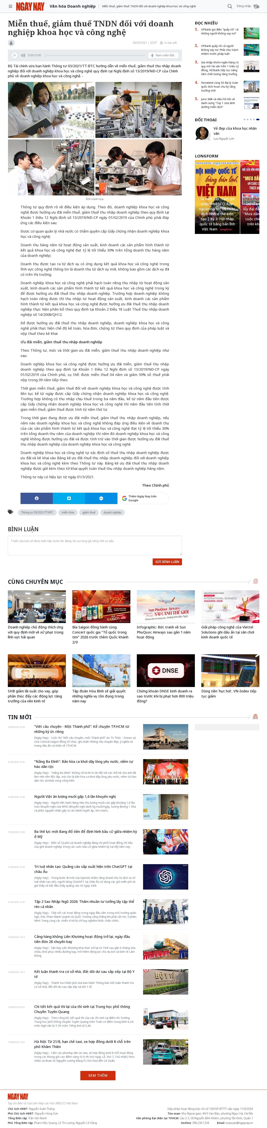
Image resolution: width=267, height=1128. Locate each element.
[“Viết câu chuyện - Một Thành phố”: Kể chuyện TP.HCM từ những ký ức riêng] (165, 737)
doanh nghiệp (112, 512)
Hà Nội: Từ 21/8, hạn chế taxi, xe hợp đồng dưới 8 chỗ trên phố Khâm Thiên (82, 1044)
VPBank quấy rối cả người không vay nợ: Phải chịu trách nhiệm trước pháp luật (219, 50)
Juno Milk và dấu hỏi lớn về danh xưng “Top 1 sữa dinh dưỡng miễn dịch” (218, 103)
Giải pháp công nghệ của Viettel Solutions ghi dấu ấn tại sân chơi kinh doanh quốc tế (227, 632)
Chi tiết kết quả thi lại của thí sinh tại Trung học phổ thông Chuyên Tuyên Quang (82, 1009)
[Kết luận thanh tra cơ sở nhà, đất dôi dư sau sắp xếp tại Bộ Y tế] (165, 982)
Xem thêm (98, 1075)
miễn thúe (68, 512)
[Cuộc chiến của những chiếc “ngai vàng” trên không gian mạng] (203, 133)
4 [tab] (255, 119)
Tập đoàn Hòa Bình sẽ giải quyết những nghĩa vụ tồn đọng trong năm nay (99, 696)
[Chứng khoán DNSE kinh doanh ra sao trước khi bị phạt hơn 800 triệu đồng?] (166, 670)
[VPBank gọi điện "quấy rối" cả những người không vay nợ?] (251, 33)
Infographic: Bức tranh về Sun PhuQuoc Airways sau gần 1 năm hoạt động (164, 632)
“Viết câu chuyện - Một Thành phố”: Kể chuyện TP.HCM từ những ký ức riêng (81, 729)
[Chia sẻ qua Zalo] (101, 498)
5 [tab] (258, 119)
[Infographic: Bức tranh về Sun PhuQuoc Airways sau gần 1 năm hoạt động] (166, 606)
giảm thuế (88, 512)
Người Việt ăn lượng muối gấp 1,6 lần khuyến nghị (75, 796)
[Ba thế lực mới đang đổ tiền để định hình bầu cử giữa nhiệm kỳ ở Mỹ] (165, 842)
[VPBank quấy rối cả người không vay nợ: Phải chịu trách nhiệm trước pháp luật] (251, 50)
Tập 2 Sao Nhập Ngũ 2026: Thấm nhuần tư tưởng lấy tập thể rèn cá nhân (84, 904)
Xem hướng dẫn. (158, 515)
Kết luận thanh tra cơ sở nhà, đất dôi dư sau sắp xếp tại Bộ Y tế (84, 974)
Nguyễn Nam (222, 143)
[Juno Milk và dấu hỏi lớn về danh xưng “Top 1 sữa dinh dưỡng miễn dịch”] (251, 103)
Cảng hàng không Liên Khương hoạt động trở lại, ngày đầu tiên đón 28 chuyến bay (82, 939)
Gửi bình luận (167, 562)
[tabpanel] (227, 135)
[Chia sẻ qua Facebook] (37, 498)
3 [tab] (252, 119)
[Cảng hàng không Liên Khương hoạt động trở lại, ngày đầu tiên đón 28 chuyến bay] (165, 947)
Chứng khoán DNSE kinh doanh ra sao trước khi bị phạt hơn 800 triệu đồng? (165, 696)
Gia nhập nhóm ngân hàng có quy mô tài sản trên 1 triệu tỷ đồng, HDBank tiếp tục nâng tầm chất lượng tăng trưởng (220, 68)
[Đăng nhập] (256, 6)
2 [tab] (249, 119)
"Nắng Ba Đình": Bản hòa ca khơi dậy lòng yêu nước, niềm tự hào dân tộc (83, 764)
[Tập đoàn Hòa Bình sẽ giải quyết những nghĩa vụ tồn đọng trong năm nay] (101, 670)
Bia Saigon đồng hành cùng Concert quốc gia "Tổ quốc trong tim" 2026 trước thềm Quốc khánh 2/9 (100, 634)
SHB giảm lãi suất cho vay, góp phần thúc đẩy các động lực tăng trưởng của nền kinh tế (35, 696)
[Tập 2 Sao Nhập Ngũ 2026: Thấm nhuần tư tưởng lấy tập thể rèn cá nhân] (165, 912)
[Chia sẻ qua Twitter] (69, 498)
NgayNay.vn (30, 6)
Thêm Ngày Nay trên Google (142, 498)
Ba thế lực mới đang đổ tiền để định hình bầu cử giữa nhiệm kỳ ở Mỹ (85, 834)
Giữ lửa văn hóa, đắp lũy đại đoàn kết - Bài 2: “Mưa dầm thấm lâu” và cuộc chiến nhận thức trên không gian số (217, 213)
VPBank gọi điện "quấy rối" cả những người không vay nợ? (219, 31)
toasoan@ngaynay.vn (239, 1123)
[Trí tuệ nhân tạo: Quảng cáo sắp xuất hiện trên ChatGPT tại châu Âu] (165, 877)
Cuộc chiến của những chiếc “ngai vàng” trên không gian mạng (236, 133)
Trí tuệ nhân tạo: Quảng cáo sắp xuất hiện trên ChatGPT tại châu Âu (83, 869)
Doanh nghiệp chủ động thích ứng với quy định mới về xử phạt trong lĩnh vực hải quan (35, 632)
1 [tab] (245, 119)
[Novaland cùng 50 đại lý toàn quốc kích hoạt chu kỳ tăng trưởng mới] (251, 87)
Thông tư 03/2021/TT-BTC (37, 512)
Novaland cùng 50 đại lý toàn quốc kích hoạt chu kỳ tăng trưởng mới (219, 86)
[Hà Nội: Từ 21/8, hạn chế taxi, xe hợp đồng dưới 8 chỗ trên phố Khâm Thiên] (165, 1052)
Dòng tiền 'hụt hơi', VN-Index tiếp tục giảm (228, 693)
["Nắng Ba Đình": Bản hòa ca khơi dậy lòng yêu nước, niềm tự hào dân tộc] (165, 772)
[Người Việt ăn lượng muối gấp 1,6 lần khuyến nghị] (165, 807)
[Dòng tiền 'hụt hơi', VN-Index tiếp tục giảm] (230, 670)
